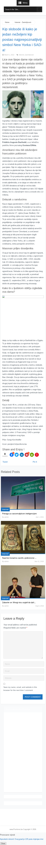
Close (3, 843)
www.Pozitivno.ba (16, 829)
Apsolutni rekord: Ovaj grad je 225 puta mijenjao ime (21, 839)
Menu (25, 3)
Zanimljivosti (26, 22)
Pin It (35, 462)
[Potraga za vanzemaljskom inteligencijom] (23, 493)
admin (6, 517)
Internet (17, 22)
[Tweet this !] (17, 455)
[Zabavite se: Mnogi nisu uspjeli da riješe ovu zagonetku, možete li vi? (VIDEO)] (23, 581)
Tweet (5, 462)
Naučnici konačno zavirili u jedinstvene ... (19, 558)
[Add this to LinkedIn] (22, 455)
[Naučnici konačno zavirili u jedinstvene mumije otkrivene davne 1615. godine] (23, 537)
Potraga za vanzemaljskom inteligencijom (19, 513)
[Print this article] (32, 455)
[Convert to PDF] (37, 455)
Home (7, 22)
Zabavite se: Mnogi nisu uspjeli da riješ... (19, 602)
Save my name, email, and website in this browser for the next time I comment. (20, 688)
